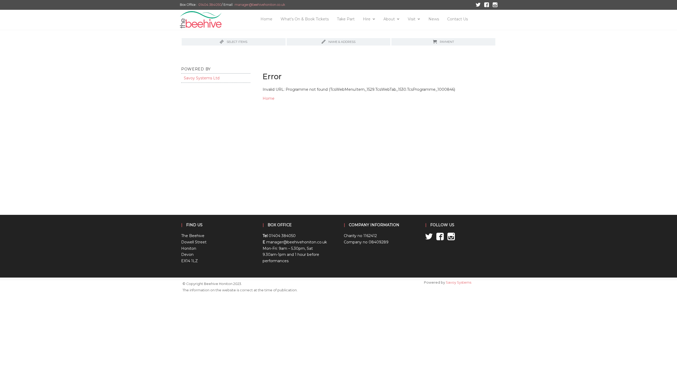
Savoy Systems (458, 282)
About (389, 19)
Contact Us (457, 19)
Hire (366, 19)
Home (266, 19)
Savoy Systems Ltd (201, 78)
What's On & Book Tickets (305, 19)
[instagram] (494, 4)
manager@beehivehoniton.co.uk (260, 5)
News (433, 19)
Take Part (346, 19)
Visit (411, 19)
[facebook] (486, 4)
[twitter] (478, 4)
